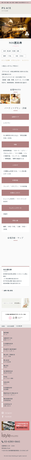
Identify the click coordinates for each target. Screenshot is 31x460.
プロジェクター (16, 60)
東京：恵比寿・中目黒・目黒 (11, 51)
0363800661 (12, 441)
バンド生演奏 (6, 60)
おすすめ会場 (10, 326)
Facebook (8, 416)
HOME (3, 326)
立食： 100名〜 (20, 56)
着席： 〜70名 (7, 56)
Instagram (8, 413)
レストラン (26, 60)
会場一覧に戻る (8, 290)
